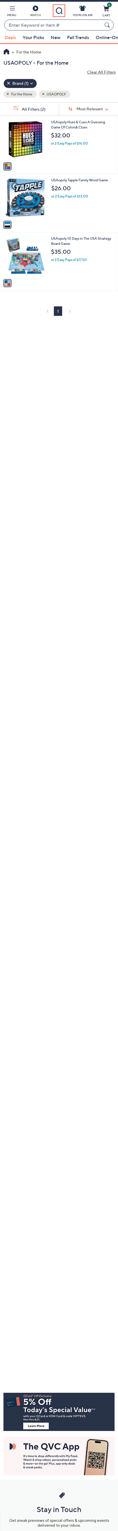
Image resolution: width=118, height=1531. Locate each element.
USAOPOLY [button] (56, 94)
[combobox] (53, 25)
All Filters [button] (33, 109)
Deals (10, 37)
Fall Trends (78, 37)
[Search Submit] (108, 25)
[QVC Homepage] (6, 52)
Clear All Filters (101, 72)
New (55, 37)
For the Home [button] (21, 94)
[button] (11, 12)
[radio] (7, 166)
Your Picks (33, 37)
